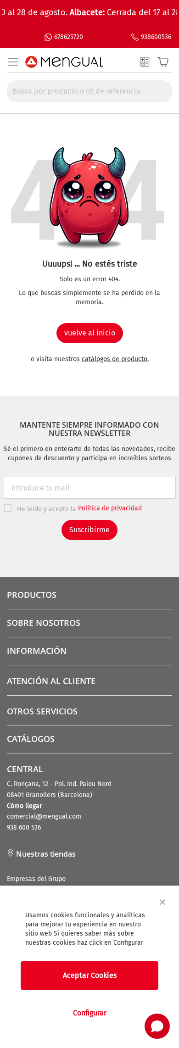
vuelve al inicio (89, 333)
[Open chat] (157, 1026)
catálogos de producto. (115, 359)
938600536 (156, 37)
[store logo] (64, 62)
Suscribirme (89, 529)
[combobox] (89, 91)
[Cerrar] (162, 902)
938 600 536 (24, 827)
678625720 (68, 37)
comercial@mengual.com (44, 816)
